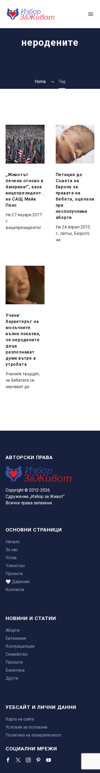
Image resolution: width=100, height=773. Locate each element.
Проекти (14, 573)
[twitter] (18, 760)
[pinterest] (38, 760)
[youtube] (48, 760)
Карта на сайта (20, 719)
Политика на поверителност (33, 735)
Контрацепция (20, 646)
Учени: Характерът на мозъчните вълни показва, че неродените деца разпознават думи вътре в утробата (23, 340)
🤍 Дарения (17, 581)
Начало (13, 541)
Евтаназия (16, 638)
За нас (12, 549)
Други (12, 678)
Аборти (12, 630)
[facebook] (8, 760)
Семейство (17, 654)
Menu (90, 14)
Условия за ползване (26, 727)
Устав (11, 557)
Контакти (15, 589)
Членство (15, 565)
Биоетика (15, 670)
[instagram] (28, 760)
